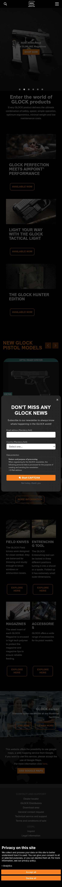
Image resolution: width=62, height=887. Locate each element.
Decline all (31, 878)
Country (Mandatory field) (16, 442)
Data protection (12, 455)
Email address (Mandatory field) (19, 430)
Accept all (31, 872)
